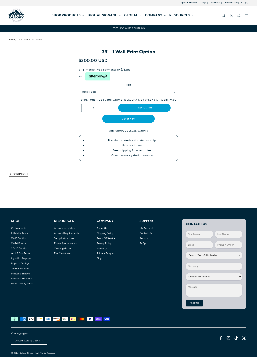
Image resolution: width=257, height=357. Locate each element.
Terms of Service (106, 238)
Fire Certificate (62, 253)
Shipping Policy (105, 233)
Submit (194, 303)
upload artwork (157, 100)
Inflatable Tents (19, 233)
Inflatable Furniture (21, 278)
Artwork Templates (64, 228)
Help (203, 3)
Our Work (215, 3)
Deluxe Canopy (27, 353)
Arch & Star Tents (20, 253)
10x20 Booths (18, 243)
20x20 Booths (19, 248)
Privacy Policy (104, 243)
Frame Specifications (65, 243)
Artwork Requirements (66, 233)
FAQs (143, 243)
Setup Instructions (64, 238)
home (12, 39)
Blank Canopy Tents (22, 283)
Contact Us (146, 233)
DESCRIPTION (18, 174)
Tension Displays (20, 268)
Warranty (102, 248)
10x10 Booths (18, 238)
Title (128, 84)
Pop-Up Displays (20, 263)
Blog (99, 258)
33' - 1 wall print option (29, 39)
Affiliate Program (106, 253)
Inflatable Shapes (20, 273)
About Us (102, 228)
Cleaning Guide (62, 248)
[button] (67, 15)
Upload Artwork (188, 3)
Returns (144, 238)
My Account (146, 228)
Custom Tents (18, 228)
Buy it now (128, 119)
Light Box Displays (21, 258)
